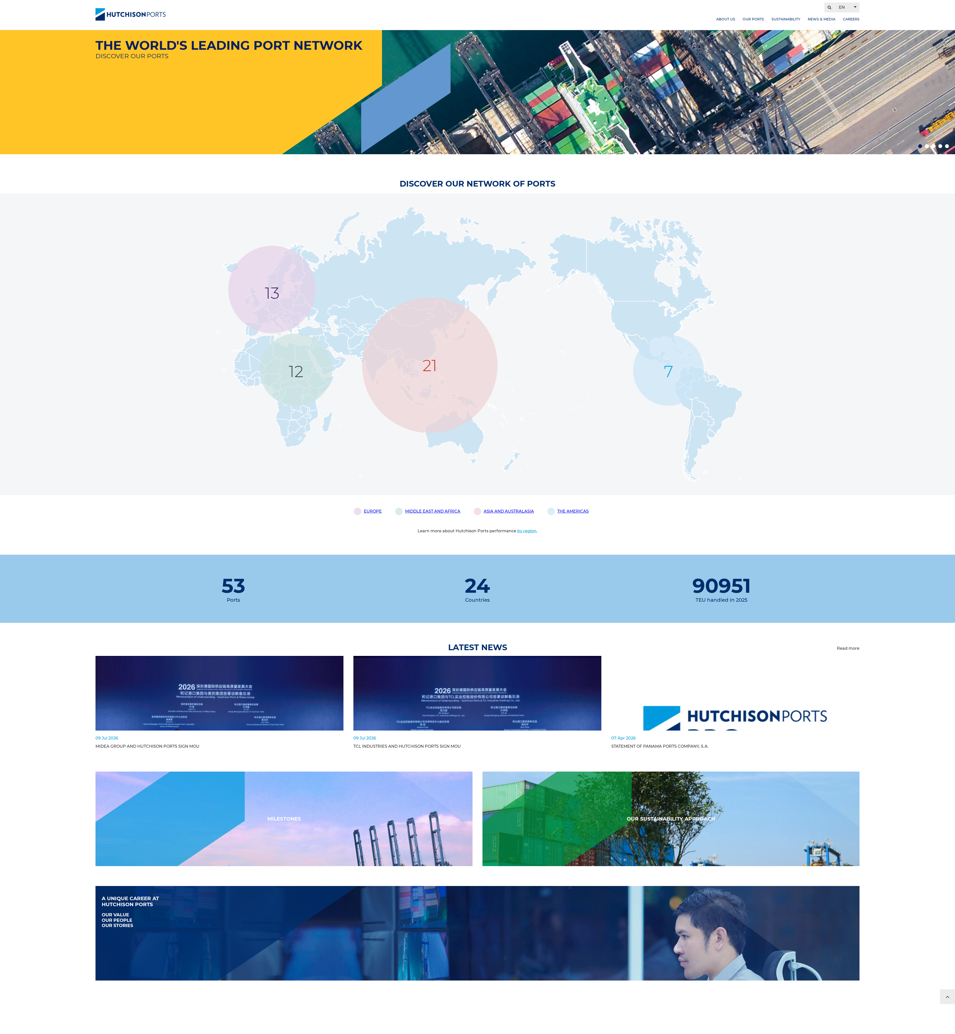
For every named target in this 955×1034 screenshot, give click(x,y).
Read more (848, 648)
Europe (373, 511)
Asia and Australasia (509, 511)
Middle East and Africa (432, 511)
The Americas (573, 511)
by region (526, 531)
